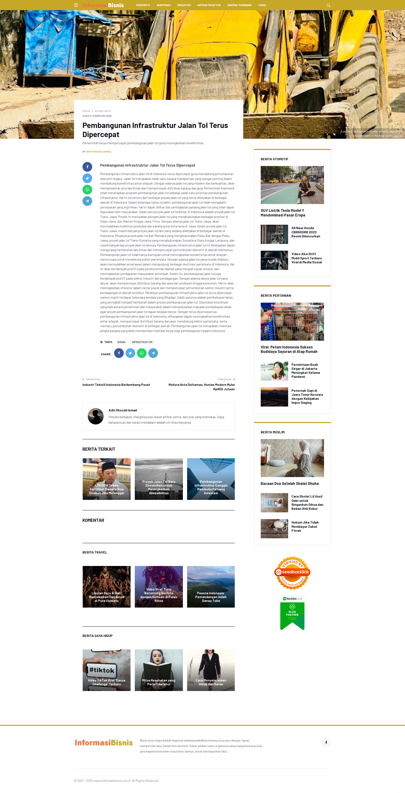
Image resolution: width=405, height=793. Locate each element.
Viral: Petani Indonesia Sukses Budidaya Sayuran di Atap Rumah (289, 349)
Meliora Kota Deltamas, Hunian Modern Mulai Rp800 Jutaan (202, 387)
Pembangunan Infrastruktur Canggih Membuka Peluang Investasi (211, 487)
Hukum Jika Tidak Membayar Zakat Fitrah (305, 526)
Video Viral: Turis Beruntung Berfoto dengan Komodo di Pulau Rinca (158, 595)
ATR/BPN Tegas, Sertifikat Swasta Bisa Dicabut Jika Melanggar (106, 489)
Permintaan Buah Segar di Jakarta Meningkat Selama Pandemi (306, 370)
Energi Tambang (240, 5)
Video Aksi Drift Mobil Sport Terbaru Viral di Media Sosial (307, 258)
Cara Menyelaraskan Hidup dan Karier (211, 682)
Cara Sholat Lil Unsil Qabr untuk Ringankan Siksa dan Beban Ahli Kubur (307, 502)
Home (86, 111)
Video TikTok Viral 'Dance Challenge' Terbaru (107, 682)
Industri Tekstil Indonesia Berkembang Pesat (116, 384)
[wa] (87, 190)
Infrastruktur (209, 5)
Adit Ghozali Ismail (98, 151)
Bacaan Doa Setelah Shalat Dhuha (290, 483)
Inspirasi (164, 5)
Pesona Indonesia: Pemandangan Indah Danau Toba (211, 597)
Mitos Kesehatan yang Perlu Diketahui (158, 682)
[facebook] (87, 167)
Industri (184, 5)
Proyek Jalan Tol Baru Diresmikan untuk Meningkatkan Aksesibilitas (158, 487)
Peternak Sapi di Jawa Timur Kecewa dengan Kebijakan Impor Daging (307, 396)
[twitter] (87, 178)
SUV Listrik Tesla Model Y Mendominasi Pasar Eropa (283, 212)
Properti (143, 5)
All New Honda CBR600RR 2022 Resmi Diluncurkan (306, 232)
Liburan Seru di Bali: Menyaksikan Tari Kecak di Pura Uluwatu (106, 597)
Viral (262, 5)
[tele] (87, 201)
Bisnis (121, 341)
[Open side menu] (76, 5)
